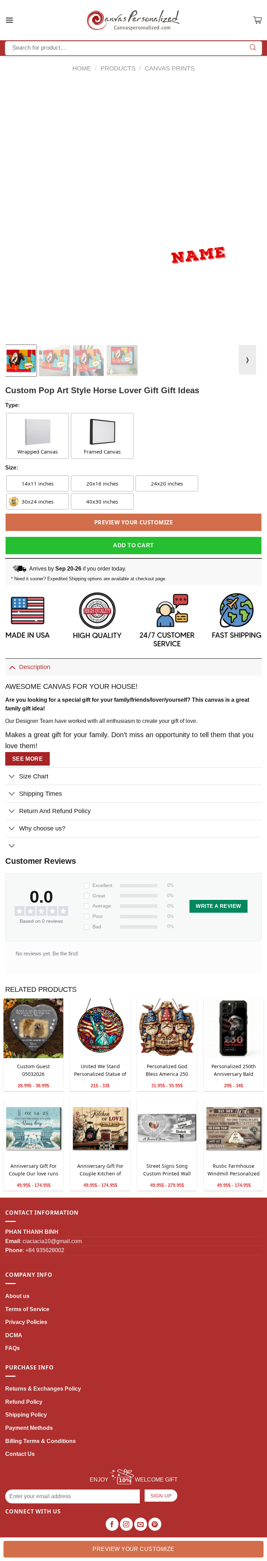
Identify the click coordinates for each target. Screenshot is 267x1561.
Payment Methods (29, 1428)
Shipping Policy (26, 1415)
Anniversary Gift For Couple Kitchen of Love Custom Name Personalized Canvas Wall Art (100, 1171)
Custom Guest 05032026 (33, 1070)
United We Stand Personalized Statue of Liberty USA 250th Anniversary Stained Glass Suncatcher (100, 1071)
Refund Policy (23, 1402)
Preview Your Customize (133, 522)
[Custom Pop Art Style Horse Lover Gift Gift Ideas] (33, 1028)
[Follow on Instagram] (126, 1524)
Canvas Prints (170, 68)
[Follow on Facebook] (112, 1524)
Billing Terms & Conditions (40, 1441)
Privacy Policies (26, 1322)
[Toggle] (12, 666)
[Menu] (9, 19)
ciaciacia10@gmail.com (52, 1241)
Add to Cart (133, 545)
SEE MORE (27, 759)
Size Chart (33, 776)
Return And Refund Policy (55, 811)
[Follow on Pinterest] (155, 1524)
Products (118, 68)
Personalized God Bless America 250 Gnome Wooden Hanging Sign (167, 1071)
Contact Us (20, 1454)
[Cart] (257, 20)
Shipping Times (40, 793)
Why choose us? (42, 828)
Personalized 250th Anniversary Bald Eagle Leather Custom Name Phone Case (233, 1071)
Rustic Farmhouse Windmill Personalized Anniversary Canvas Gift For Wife (234, 1171)
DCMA (13, 1335)
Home (81, 68)
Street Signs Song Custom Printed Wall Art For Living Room (167, 1171)
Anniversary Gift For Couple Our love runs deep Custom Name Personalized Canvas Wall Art (33, 1171)
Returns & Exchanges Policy (43, 1389)
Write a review (218, 906)
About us (17, 1296)
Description (34, 667)
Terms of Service (27, 1309)
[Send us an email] (140, 1524)
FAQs (12, 1348)
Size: (11, 468)
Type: (12, 405)
